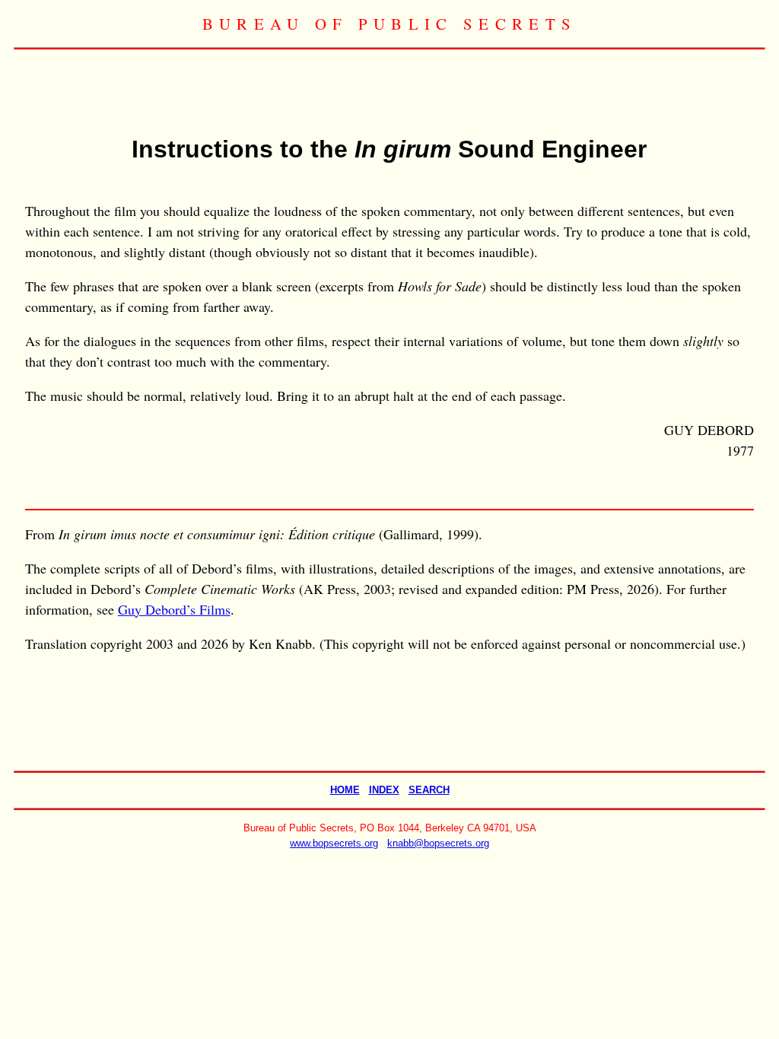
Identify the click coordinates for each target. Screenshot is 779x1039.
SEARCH (429, 790)
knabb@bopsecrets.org (438, 843)
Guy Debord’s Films (174, 609)
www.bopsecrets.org (334, 843)
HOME (345, 790)
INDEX (384, 790)
